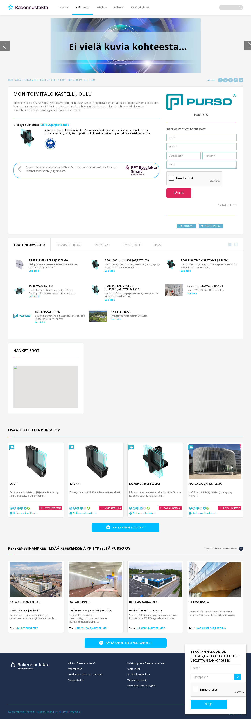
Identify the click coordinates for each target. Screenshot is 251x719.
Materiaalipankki (47, 311)
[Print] (241, 80)
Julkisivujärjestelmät (54, 125)
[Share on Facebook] (220, 80)
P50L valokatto (41, 286)
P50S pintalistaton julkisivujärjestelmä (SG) (122, 287)
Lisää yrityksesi (140, 7)
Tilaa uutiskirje (76, 680)
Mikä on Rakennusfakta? (81, 663)
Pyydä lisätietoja (52, 507)
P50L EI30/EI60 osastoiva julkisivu (205, 260)
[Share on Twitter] (235, 80)
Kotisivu (188, 226)
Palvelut (119, 7)
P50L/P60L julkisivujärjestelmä (127, 260)
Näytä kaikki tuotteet (128, 527)
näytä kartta (213, 226)
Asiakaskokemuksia (138, 674)
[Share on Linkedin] (225, 80)
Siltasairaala (199, 602)
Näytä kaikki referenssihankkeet (221, 548)
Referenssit (82, 7)
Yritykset (102, 7)
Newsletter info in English (141, 685)
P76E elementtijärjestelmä (48, 260)
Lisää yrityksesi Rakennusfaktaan (146, 663)
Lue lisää (34, 270)
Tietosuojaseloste (137, 680)
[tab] (29, 244)
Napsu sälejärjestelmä (91, 628)
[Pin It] (230, 80)
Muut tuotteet (27, 628)
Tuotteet (63, 7)
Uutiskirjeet (133, 669)
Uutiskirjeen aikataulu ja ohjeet (85, 674)
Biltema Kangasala (143, 602)
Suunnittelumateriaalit (205, 286)
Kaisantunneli (80, 602)
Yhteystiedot (121, 311)
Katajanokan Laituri (25, 602)
